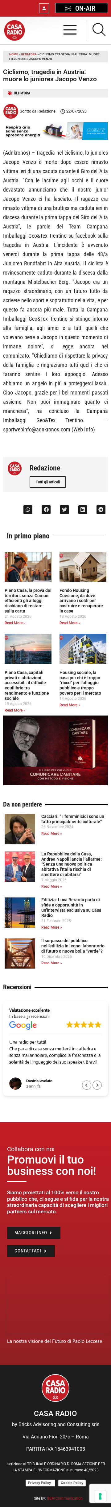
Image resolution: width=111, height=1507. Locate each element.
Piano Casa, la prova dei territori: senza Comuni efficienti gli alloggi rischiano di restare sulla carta (28, 600)
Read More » (15, 623)
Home (13, 54)
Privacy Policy (40, 1483)
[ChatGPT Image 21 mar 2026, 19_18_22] (55, 783)
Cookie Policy (72, 1483)
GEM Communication (65, 1498)
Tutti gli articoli (48, 482)
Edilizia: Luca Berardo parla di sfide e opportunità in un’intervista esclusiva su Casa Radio (71, 907)
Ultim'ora (29, 54)
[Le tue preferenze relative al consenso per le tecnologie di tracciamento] (100, 1496)
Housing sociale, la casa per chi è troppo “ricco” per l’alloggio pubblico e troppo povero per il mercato (80, 683)
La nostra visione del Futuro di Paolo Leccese (54, 1341)
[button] (27, 509)
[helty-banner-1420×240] (55, 138)
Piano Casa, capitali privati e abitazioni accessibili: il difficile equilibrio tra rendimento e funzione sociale (27, 685)
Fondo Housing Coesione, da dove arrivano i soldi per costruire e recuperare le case (81, 600)
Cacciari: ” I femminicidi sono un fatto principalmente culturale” (72, 819)
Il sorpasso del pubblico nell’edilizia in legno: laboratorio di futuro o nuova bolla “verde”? (73, 946)
